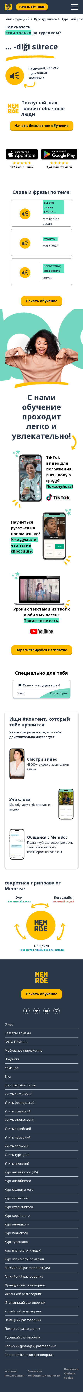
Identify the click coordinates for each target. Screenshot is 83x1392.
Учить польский (17, 1146)
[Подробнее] (74, 7)
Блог (8, 1076)
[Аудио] (14, 75)
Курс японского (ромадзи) (24, 1259)
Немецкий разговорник (23, 1320)
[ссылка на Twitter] (36, 1011)
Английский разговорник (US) (27, 1268)
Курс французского (19, 1189)
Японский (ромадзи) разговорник (30, 1346)
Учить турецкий (17, 19)
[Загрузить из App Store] (22, 154)
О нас (9, 1024)
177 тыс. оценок (21, 167)
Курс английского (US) (21, 1172)
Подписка (12, 1059)
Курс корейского (17, 1215)
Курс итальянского (19, 1207)
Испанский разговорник (23, 1294)
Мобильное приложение (23, 1050)
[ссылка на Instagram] (56, 1011)
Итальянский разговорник (25, 1302)
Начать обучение (32, 7)
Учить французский (20, 1102)
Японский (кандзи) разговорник (29, 1355)
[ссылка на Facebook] (26, 1011)
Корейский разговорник (23, 1311)
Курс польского (16, 1233)
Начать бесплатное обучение (41, 125)
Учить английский (18, 1094)
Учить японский (17, 1163)
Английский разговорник (24, 1276)
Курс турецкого (45, 19)
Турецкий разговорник (22, 1337)
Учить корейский (18, 1129)
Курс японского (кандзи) (23, 1250)
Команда (11, 1068)
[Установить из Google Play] (59, 154)
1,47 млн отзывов (59, 167)
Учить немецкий (17, 1137)
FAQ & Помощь (16, 1042)
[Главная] (13, 108)
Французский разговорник (25, 1285)
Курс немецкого (17, 1224)
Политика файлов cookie (71, 1373)
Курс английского (18, 1181)
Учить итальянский (19, 1120)
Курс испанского (17, 1198)
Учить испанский (17, 1111)
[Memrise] (8, 7)
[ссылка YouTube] (46, 1011)
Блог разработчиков (20, 1085)
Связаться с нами (18, 1033)
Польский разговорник (22, 1329)
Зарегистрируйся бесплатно (41, 650)
